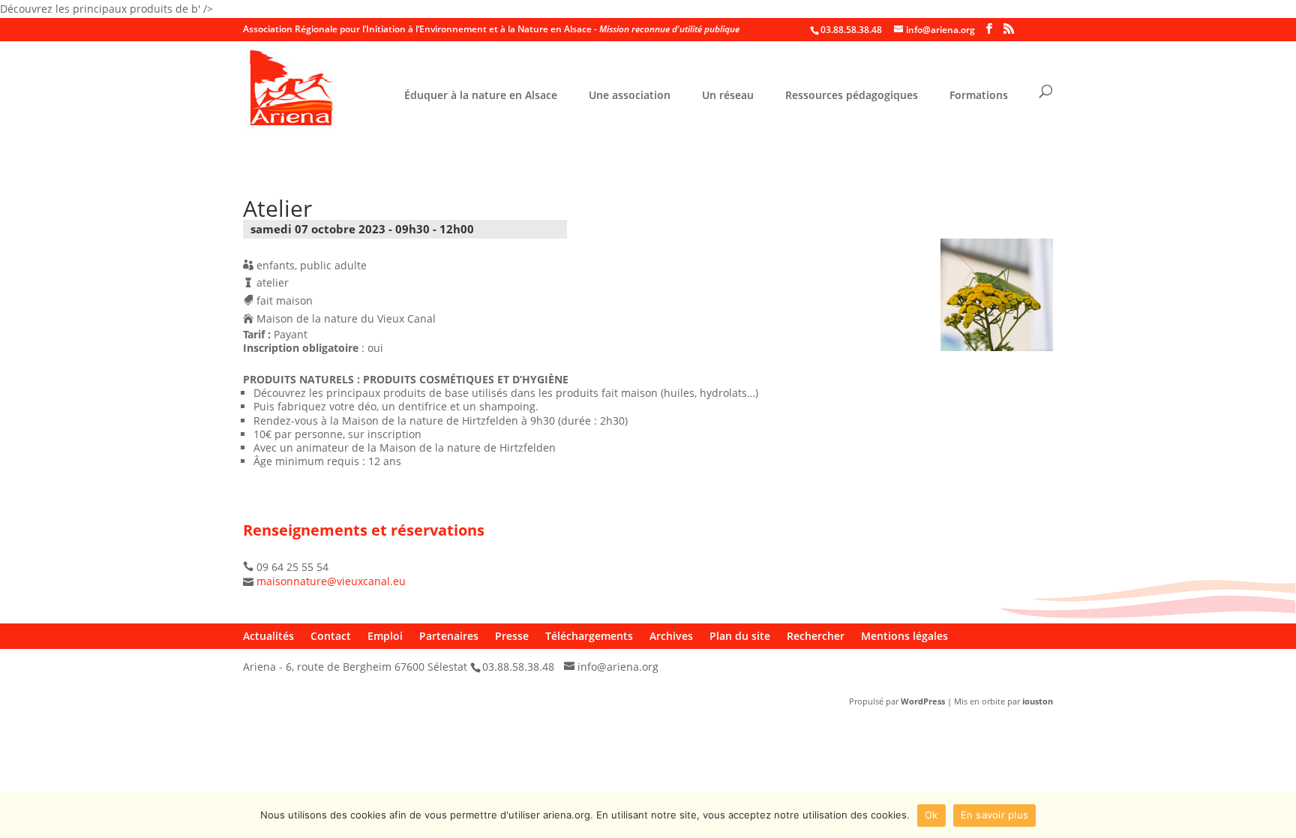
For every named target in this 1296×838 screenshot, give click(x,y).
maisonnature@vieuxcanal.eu (331, 581)
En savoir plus (995, 815)
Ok (931, 815)
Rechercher (815, 636)
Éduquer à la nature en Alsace (480, 96)
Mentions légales (904, 636)
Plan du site (740, 636)
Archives (671, 636)
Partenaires (448, 636)
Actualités (268, 636)
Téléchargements (589, 636)
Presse (512, 636)
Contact (330, 636)
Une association (629, 96)
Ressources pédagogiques (851, 96)
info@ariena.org (618, 666)
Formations (979, 96)
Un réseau (728, 96)
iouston (1037, 701)
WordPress (923, 701)
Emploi (385, 636)
